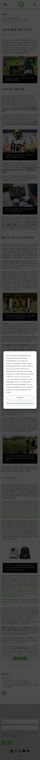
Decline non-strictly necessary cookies (20, 403)
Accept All (20, 397)
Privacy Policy (17, 377)
